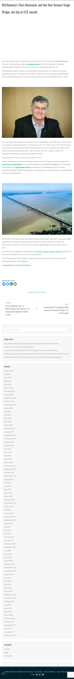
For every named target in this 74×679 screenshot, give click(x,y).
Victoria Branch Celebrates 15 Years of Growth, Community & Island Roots (31, 350)
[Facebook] (3, 284)
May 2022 (7, 510)
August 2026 (8, 371)
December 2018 (10, 595)
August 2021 (8, 523)
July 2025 (7, 411)
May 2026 (7, 381)
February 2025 (9, 428)
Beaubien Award (33, 64)
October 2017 (9, 622)
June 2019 (7, 581)
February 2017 (9, 632)
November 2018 (10, 598)
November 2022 (10, 503)
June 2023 (7, 486)
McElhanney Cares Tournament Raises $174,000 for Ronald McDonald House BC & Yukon (36, 354)
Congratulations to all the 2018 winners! (16, 265)
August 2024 (8, 445)
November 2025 (10, 398)
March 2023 (8, 496)
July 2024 (7, 449)
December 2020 (10, 544)
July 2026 (7, 374)
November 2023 (10, 469)
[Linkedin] (11, 284)
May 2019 (7, 584)
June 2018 (7, 608)
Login (58, 672)
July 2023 (7, 483)
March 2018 (8, 615)
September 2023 (10, 476)
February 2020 (9, 564)
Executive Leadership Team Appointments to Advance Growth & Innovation (31, 344)
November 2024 (10, 439)
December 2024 (10, 435)
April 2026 (8, 384)
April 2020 (8, 557)
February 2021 (9, 537)
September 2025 (10, 405)
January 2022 (9, 513)
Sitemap (30, 672)
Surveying (8, 656)
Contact (33, 674)
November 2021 (10, 517)
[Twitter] (7, 284)
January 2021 (9, 540)
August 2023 (8, 479)
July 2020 (7, 551)
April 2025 (8, 422)
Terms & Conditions (49, 672)
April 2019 (8, 588)
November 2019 (10, 567)
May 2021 (7, 534)
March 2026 (8, 388)
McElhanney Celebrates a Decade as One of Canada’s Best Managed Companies (33, 357)
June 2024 (7, 452)
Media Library (65, 672)
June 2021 (7, 530)
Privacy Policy (38, 672)
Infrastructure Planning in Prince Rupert (19, 347)
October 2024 (9, 442)
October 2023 (9, 473)
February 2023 (9, 500)
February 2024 (9, 466)
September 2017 (10, 625)
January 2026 (9, 395)
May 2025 (7, 418)
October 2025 (9, 401)
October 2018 (9, 601)
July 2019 (7, 578)
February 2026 (9, 391)
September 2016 (10, 635)
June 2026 (7, 378)
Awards (38, 292)
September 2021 (10, 520)
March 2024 (8, 462)
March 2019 (8, 591)
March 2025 (8, 425)
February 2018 (9, 618)
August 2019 (8, 574)
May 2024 (7, 456)
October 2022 (9, 506)
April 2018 (8, 612)
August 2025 (8, 408)
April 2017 (8, 629)
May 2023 (7, 489)
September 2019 (10, 571)
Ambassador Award (23, 167)
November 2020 (10, 547)
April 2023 (8, 493)
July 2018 (7, 605)
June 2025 (7, 415)
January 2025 (9, 432)
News (44, 292)
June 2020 (7, 554)
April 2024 (8, 459)
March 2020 (8, 561)
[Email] (15, 284)
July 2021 (7, 527)
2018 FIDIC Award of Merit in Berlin (48, 251)
